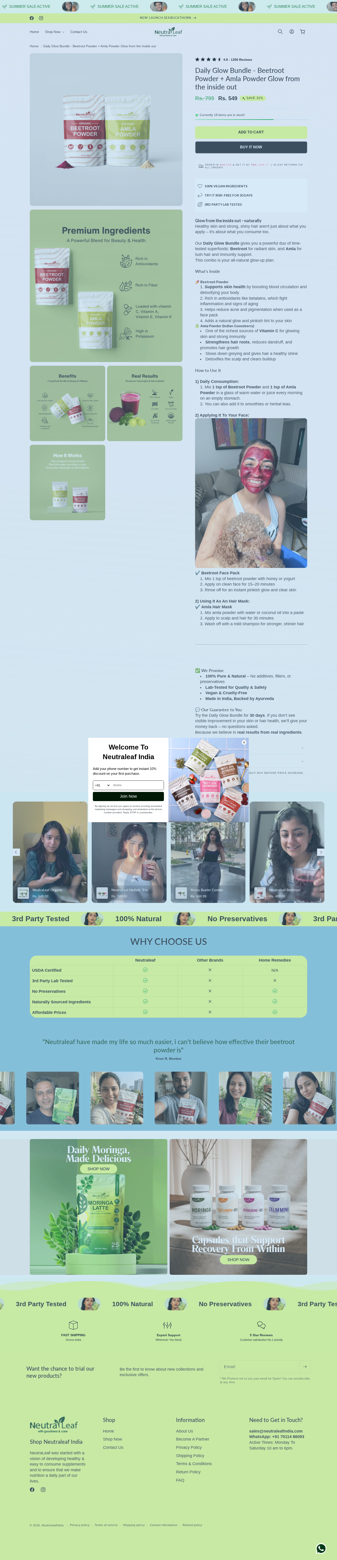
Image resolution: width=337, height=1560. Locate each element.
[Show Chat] (322, 1548)
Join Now (128, 796)
